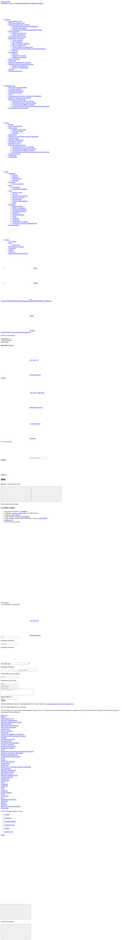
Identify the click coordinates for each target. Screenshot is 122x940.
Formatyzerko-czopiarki (19, 28)
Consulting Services (14, 154)
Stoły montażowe (17, 42)
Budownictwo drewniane (16, 38)
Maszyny (3, 717)
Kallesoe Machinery (18, 215)
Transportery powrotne (19, 55)
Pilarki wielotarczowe (18, 35)
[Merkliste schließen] (16, 931)
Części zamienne (13, 138)
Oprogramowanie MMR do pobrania (23, 104)
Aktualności (12, 173)
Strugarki (11, 69)
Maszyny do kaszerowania (20, 67)
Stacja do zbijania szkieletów (21, 43)
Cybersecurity (12, 157)
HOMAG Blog (16, 179)
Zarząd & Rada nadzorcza (20, 196)
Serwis (10, 94)
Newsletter (15, 180)
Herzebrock (15, 213)
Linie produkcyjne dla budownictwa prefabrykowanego (29, 49)
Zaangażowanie (17, 199)
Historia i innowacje (18, 197)
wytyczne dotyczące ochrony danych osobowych (59, 704)
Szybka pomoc (12, 128)
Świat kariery (12, 241)
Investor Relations (13, 225)
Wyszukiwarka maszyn (15, 71)
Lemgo (14, 216)
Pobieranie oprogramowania (16, 99)
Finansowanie (12, 155)
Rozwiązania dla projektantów (17, 87)
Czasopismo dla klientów (19, 189)
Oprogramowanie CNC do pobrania (23, 101)
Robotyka (15, 50)
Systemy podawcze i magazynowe (22, 47)
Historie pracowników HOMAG (18, 253)
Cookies (7, 828)
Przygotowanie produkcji (16, 91)
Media (10, 185)
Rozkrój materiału (13, 31)
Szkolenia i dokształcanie (16, 140)
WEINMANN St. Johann (20, 221)
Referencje (15, 177)
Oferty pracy (16, 245)
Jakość (14, 203)
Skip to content (5, 1)
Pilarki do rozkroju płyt (19, 33)
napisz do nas (9, 520)
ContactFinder (43, 518)
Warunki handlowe (10, 821)
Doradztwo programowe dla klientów (19, 98)
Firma (2, 782)
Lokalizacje (11, 204)
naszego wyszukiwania (19, 513)
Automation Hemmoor (19, 211)
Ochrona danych (10, 825)
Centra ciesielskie (17, 40)
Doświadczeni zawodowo (16, 246)
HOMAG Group (17, 192)
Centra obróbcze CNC (15, 21)
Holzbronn (15, 218)
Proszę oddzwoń (6, 696)
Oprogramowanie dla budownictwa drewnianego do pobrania (30, 106)
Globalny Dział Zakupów (20, 201)
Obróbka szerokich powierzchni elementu (20, 64)
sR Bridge (15, 133)
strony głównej (15, 515)
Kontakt (10, 124)
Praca (10, 243)
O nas (10, 191)
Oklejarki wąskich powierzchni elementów (25, 26)
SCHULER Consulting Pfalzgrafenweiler (24, 223)
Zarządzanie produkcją (15, 92)
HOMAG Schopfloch (18, 208)
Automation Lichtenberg (19, 209)
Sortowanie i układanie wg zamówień (19, 62)
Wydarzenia (12, 182)
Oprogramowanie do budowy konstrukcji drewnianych (24, 96)
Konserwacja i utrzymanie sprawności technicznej (23, 136)
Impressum (8, 818)
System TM (15, 220)
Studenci (11, 250)
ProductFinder (25, 516)
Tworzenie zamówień (14, 89)
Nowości (15, 175)
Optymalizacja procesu (15, 141)
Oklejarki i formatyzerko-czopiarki (18, 24)
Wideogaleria (16, 187)
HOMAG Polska (17, 206)
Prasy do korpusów (14, 59)
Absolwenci (12, 248)
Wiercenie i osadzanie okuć (16, 23)
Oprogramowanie (6, 741)
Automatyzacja (12, 52)
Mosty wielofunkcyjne (19, 45)
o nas (14, 521)
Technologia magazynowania (17, 37)
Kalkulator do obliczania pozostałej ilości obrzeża (27, 30)
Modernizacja (12, 135)
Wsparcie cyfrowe (17, 131)
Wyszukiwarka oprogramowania (18, 108)
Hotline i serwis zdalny (19, 129)
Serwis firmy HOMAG (15, 126)
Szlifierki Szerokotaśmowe (20, 66)
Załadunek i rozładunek (19, 57)
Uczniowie (11, 252)
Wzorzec (15, 194)
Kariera (3, 794)
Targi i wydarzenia (17, 184)
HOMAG (4, 475)
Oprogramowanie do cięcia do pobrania (24, 103)
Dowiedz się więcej (14, 143)
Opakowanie (12, 61)
